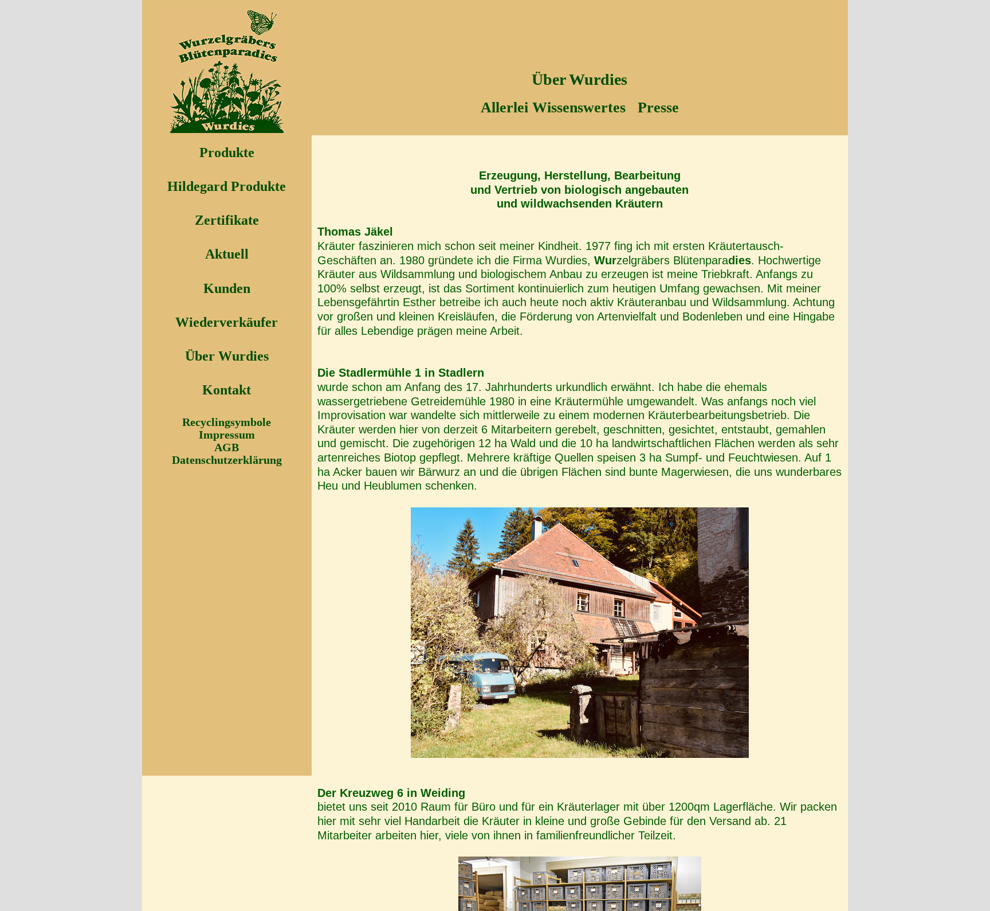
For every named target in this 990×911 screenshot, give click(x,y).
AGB (226, 447)
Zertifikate (227, 220)
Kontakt (226, 389)
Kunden (226, 288)
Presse (658, 107)
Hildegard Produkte (226, 186)
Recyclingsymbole (226, 422)
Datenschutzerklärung (227, 459)
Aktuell (227, 254)
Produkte (226, 152)
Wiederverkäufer (226, 322)
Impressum (227, 434)
